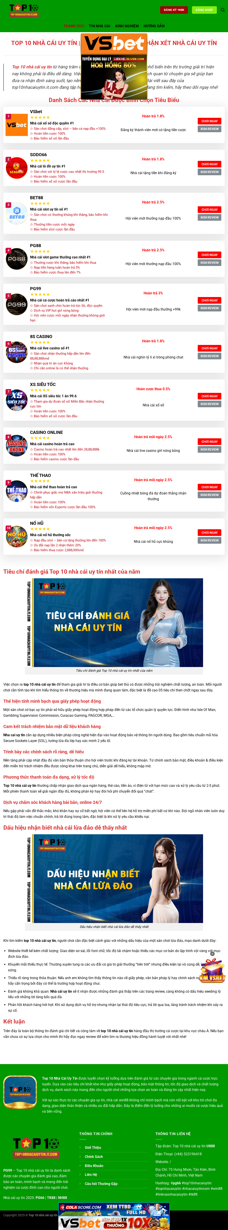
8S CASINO (41, 336)
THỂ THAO (40, 475)
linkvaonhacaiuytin (172, 1194)
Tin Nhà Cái (99, 26)
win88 (217, 1189)
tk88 (194, 1194)
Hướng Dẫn (154, 26)
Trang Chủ (73, 26)
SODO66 (38, 154)
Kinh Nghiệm (127, 26)
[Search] (223, 10)
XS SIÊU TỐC (43, 384)
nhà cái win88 (117, 1100)
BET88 (36, 197)
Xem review (209, 129)
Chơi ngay (210, 121)
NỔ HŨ (36, 523)
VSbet (36, 111)
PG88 (35, 245)
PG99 (35, 288)
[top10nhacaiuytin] (25, 10)
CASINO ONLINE (46, 432)
